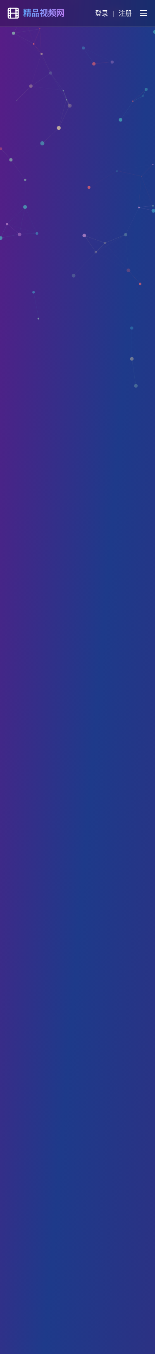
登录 (101, 13)
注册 (125, 13)
